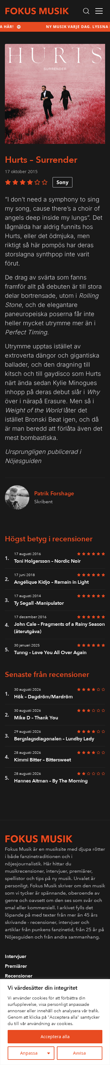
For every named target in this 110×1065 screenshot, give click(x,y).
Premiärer (16, 966)
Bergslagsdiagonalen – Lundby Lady (54, 739)
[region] (55, 1022)
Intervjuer (15, 956)
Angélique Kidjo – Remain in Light (51, 582)
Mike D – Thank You (36, 717)
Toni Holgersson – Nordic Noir (47, 561)
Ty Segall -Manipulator (39, 603)
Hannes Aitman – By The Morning (51, 781)
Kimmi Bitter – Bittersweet (42, 760)
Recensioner (18, 976)
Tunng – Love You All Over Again (50, 652)
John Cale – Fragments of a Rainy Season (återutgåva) (59, 628)
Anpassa (29, 1053)
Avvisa (79, 1053)
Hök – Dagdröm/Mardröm (43, 696)
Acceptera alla (55, 1036)
